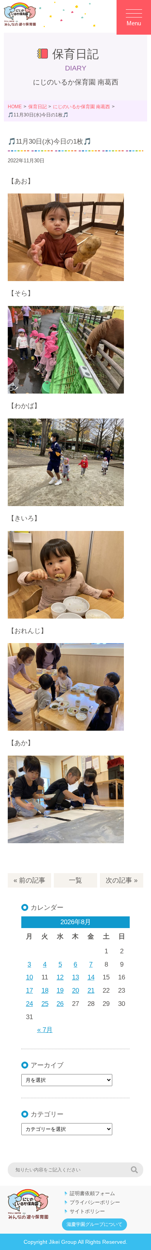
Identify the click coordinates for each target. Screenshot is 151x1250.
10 (29, 977)
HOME (15, 106)
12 (60, 977)
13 (75, 977)
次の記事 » (121, 880)
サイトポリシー (87, 1211)
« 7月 (45, 1030)
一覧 (75, 880)
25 (44, 1003)
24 (29, 1003)
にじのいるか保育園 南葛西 (81, 106)
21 (91, 990)
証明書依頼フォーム (92, 1193)
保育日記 (37, 106)
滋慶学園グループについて (94, 1224)
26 (60, 1003)
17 (29, 990)
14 (91, 977)
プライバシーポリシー (95, 1202)
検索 (134, 1169)
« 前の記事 (29, 880)
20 (75, 990)
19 (60, 990)
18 (44, 990)
